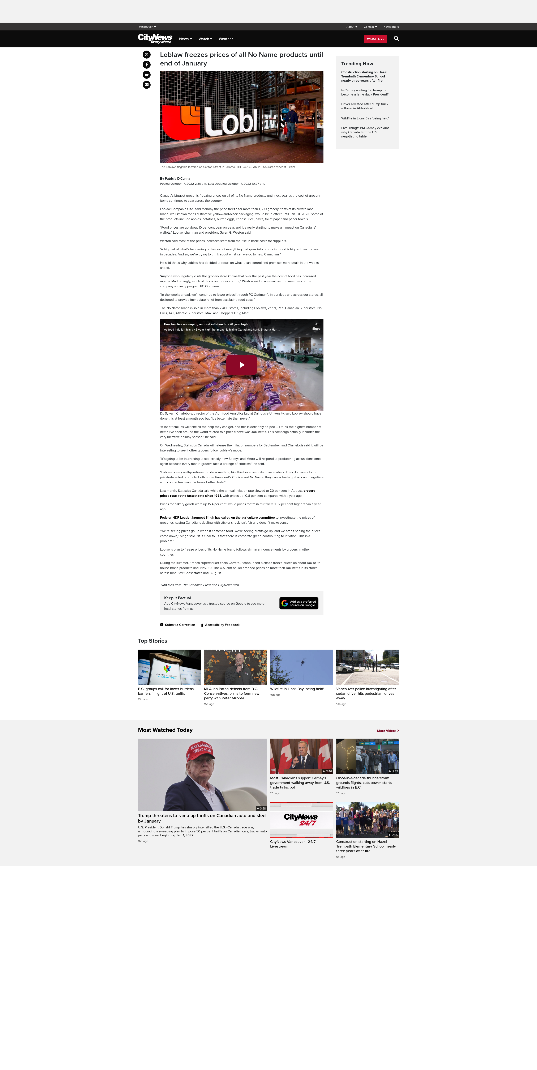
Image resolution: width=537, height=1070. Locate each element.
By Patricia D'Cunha (175, 179)
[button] (352, 26)
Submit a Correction (180, 625)
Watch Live (375, 39)
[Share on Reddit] (147, 75)
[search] (396, 39)
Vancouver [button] (146, 27)
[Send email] (147, 85)
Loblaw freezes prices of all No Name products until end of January (241, 59)
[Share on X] (147, 55)
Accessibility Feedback (222, 625)
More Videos (386, 731)
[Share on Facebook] (147, 65)
